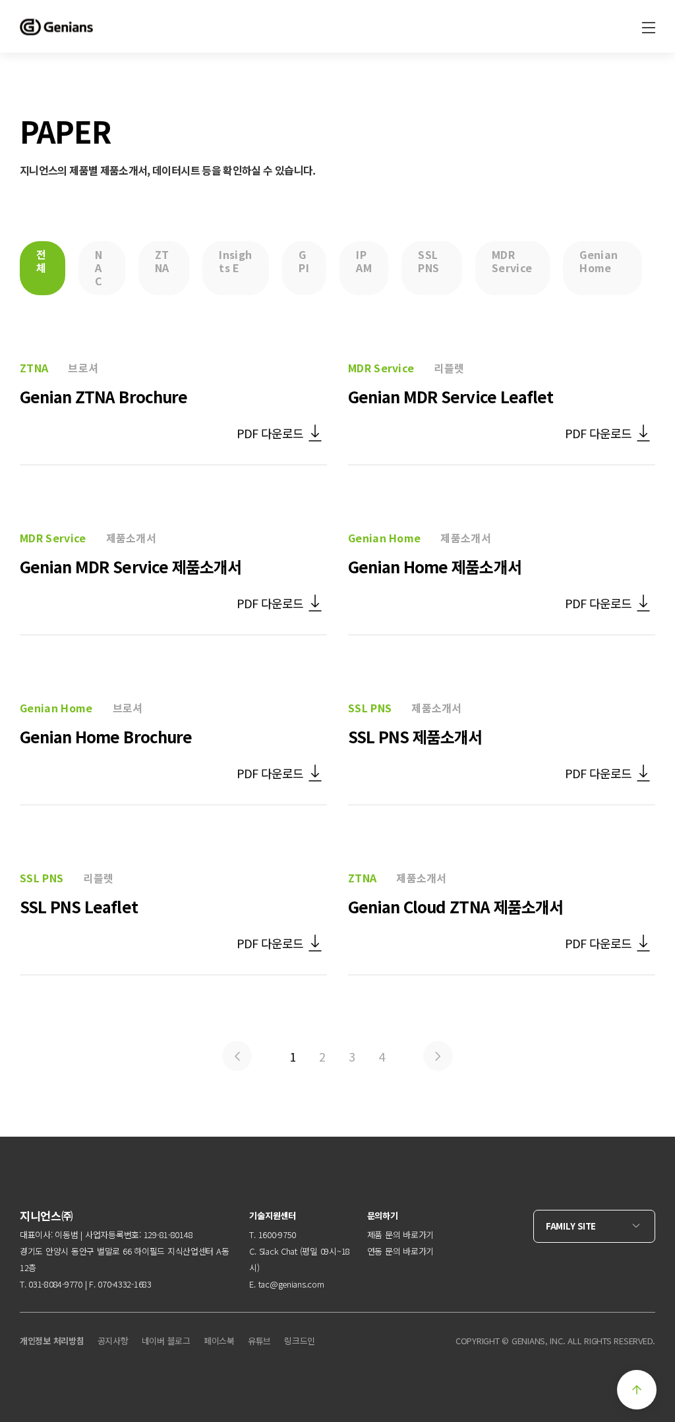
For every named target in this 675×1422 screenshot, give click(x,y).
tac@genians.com (291, 1284)
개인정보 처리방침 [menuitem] (52, 1340)
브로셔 (83, 368)
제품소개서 (131, 538)
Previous (237, 1056)
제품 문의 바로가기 (400, 1234)
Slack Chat (278, 1251)
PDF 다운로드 (270, 432)
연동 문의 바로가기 (400, 1251)
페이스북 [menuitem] (219, 1340)
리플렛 (449, 368)
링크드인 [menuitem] (299, 1340)
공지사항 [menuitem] (113, 1340)
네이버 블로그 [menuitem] (166, 1340)
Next (438, 1056)
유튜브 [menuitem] (259, 1340)
